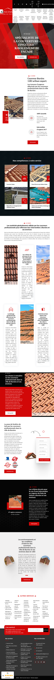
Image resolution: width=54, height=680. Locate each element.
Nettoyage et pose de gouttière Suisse (27, 18)
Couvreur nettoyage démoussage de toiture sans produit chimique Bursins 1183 (36, 609)
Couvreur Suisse (15, 10)
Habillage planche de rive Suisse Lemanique (51, 18)
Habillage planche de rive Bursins (8, 602)
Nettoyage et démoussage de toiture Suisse (39, 18)
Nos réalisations (20, 57)
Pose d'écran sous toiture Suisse (21, 10)
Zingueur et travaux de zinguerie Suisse (33, 18)
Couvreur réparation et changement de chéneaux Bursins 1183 (27, 612)
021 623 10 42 (32, 4)
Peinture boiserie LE (27, 10)
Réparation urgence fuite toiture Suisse (45, 17)
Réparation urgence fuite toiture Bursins (8, 608)
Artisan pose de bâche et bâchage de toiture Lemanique (45, 11)
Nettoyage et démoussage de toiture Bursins (8, 613)
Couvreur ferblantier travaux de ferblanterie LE (33, 11)
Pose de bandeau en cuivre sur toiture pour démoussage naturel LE (15, 19)
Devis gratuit (33, 142)
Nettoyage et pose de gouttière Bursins (17, 607)
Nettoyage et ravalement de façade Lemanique (21, 18)
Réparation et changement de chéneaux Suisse (39, 11)
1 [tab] (26, 575)
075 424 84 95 (38, 4)
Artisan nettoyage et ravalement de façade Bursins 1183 (45, 614)
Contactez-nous (33, 57)
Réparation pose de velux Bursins (18, 612)
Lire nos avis (7, 677)
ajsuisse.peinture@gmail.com (42, 653)
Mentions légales (34, 677)
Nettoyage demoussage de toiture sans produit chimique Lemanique (51, 12)
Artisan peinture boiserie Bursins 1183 (18, 617)
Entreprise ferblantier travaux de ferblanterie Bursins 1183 (26, 604)
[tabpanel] (27, 556)
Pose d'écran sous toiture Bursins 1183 (45, 608)
